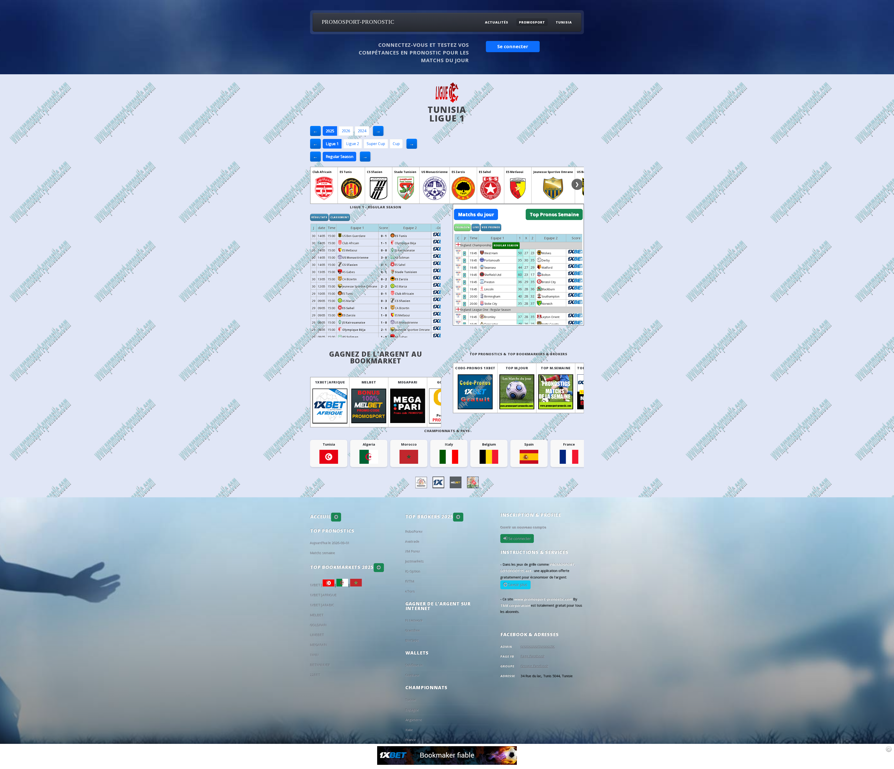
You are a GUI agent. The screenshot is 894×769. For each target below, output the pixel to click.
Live (476, 227)
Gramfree (412, 630)
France (410, 739)
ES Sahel (485, 172)
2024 (362, 130)
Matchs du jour (476, 214)
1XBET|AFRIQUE (330, 382)
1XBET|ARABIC (322, 605)
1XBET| (316, 585)
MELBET (369, 382)
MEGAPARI (407, 382)
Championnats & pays (447, 430)
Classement (339, 217)
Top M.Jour (517, 368)
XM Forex (412, 551)
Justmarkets (414, 561)
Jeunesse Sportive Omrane (553, 172)
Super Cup (376, 143)
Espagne (412, 710)
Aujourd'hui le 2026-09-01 (330, 543)
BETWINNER (320, 665)
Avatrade (412, 541)
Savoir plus (517, 584)
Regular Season (339, 156)
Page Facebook (533, 656)
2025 (330, 130)
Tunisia (564, 22)
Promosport (532, 22)
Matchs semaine (322, 553)
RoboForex (414, 531)
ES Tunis (346, 172)
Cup (396, 143)
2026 (346, 130)
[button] (336, 517)
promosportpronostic (538, 646)
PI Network (414, 620)
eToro (410, 591)
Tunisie (410, 700)
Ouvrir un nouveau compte (523, 527)
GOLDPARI (318, 625)
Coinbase (412, 675)
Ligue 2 (352, 143)
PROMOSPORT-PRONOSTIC (358, 22)
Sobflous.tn (414, 665)
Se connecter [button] (512, 46)
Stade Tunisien (405, 172)
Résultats (319, 217)
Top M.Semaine (556, 368)
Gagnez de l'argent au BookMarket (375, 357)
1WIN (314, 655)
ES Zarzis (458, 172)
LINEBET (317, 635)
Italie (409, 729)
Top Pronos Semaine (554, 214)
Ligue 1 (332, 143)
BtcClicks (412, 640)
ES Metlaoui (514, 172)
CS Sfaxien (374, 172)
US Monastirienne (434, 172)
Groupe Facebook (535, 666)
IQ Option (412, 571)
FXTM (409, 581)
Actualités (496, 22)
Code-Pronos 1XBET (475, 368)
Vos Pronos (491, 227)
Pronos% (462, 227)
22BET (315, 675)
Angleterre (413, 719)
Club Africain (322, 172)
